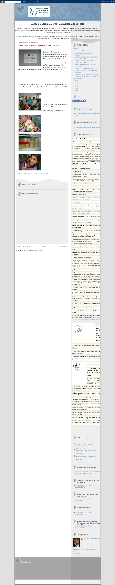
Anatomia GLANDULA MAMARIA (84, 444)
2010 (75, 80)
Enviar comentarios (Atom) (34, 251)
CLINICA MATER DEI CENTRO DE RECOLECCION (38, 46)
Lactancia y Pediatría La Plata (92, 538)
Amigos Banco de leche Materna (85, 456)
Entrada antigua (63, 246)
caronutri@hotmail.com (85, 222)
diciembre (78, 78)
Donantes (78, 72)
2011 (75, 82)
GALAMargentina (81, 449)
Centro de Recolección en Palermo (84, 68)
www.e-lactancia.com (94, 160)
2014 (75, 88)
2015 (75, 90)
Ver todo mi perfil (76, 553)
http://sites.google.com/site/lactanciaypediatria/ (87, 127)
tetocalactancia (80, 443)
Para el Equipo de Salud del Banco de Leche (87, 76)
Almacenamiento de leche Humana (85, 458)
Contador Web (76, 103)
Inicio (44, 246)
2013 (75, 86)
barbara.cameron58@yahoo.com (81, 199)
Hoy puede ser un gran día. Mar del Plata (86, 74)
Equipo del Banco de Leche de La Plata (86, 70)
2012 (75, 84)
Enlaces (77, 55)
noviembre (79, 50)
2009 (75, 48)
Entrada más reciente (23, 246)
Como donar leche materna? (83, 53)
